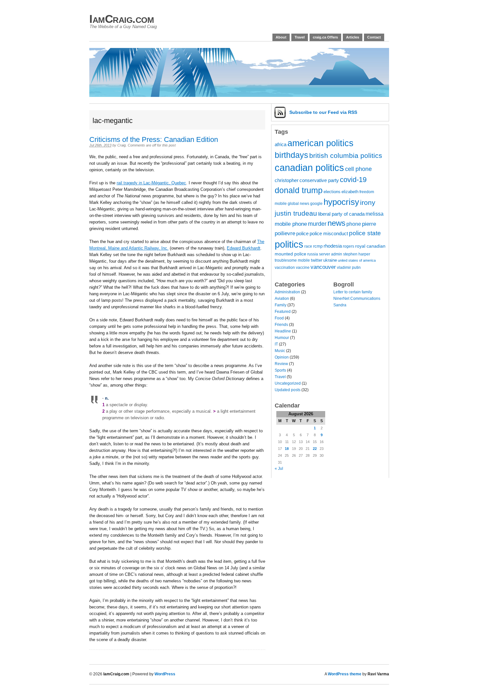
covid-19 (353, 180)
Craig (121, 145)
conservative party (319, 180)
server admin (330, 254)
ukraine (330, 260)
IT (276, 344)
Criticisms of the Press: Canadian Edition (153, 139)
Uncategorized (288, 383)
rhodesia (333, 246)
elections (332, 191)
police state (365, 233)
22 (315, 449)
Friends (281, 324)
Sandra (339, 305)
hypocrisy (341, 202)
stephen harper (356, 254)
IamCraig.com (121, 18)
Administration (287, 292)
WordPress (164, 674)
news (336, 223)
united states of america (357, 260)
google (316, 203)
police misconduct (329, 233)
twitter (316, 260)
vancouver (323, 267)
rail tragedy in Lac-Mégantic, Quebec (151, 182)
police (302, 233)
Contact (374, 37)
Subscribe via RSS (323, 112)
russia (312, 254)
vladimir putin (349, 267)
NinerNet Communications (356, 298)
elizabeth (349, 191)
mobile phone (291, 224)
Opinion (282, 357)
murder (317, 224)
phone (353, 224)
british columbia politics (345, 156)
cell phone (358, 169)
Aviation (282, 298)
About (281, 37)
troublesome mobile (292, 260)
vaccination (285, 267)
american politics (320, 143)
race (308, 246)
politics (289, 244)
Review (281, 363)
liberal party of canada (341, 214)
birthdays (291, 155)
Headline (283, 331)
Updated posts (287, 390)
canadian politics (309, 167)
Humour (282, 337)
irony (367, 202)
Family (280, 305)
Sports (280, 370)
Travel (300, 37)
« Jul (279, 468)
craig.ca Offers (325, 37)
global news (298, 203)
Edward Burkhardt (243, 248)
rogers (348, 246)
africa (280, 144)
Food (279, 318)
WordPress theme (344, 674)
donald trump (299, 190)
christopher (286, 180)
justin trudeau (296, 213)
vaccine (303, 267)
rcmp (318, 246)
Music (280, 350)
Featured (283, 311)
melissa (375, 214)
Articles (352, 37)
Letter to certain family (352, 292)
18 (287, 449)
